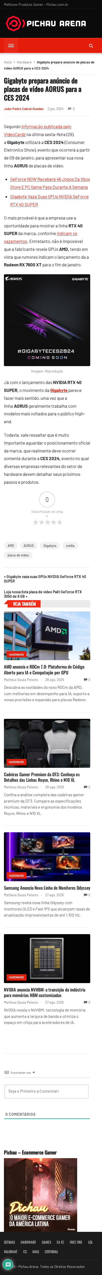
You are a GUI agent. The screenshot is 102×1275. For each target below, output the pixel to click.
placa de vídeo (18, 555)
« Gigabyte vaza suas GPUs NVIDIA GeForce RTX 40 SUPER (45, 578)
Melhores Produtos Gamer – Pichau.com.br (36, 4)
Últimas (9, 1242)
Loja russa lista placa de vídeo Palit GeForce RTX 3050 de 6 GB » (43, 594)
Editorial (51, 1251)
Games (46, 1242)
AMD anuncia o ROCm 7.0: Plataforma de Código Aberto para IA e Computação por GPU (44, 669)
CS (25, 1251)
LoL (90, 1242)
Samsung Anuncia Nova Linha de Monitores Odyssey (47, 887)
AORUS (29, 546)
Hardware (24, 62)
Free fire (76, 1242)
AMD (11, 546)
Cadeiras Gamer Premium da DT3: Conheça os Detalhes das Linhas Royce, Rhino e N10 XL (42, 777)
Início (8, 62)
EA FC (60, 1242)
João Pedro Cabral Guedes (23, 109)
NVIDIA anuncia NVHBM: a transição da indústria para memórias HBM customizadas (44, 992)
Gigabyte (49, 546)
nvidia (70, 546)
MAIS (35, 1251)
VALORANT (11, 1251)
